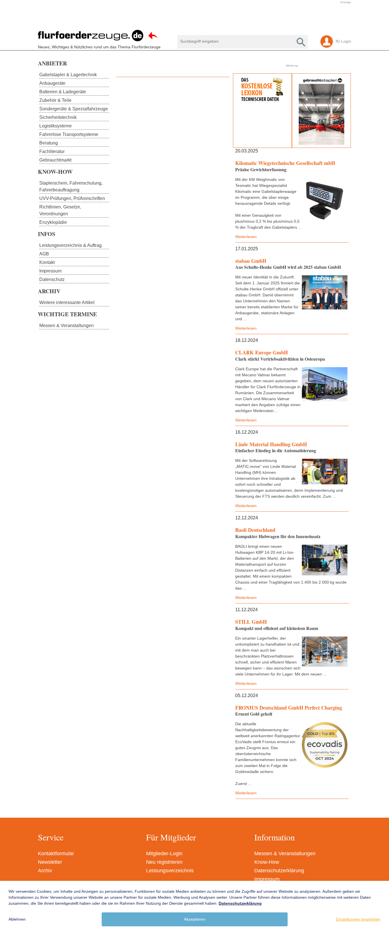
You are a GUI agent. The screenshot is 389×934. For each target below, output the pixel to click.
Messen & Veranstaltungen (285, 853)
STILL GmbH (251, 621)
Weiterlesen (246, 236)
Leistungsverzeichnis (170, 870)
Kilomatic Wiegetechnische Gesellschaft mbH (285, 163)
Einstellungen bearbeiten (358, 919)
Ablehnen (17, 919)
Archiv (45, 870)
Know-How (266, 862)
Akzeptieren (194, 919)
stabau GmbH (250, 261)
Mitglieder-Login (164, 853)
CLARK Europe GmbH (261, 352)
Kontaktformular (56, 853)
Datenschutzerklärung (279, 870)
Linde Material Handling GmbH (271, 444)
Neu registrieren (164, 862)
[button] (191, 18)
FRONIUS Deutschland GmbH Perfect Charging (288, 707)
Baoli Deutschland (255, 530)
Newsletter (50, 862)
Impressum (267, 879)
